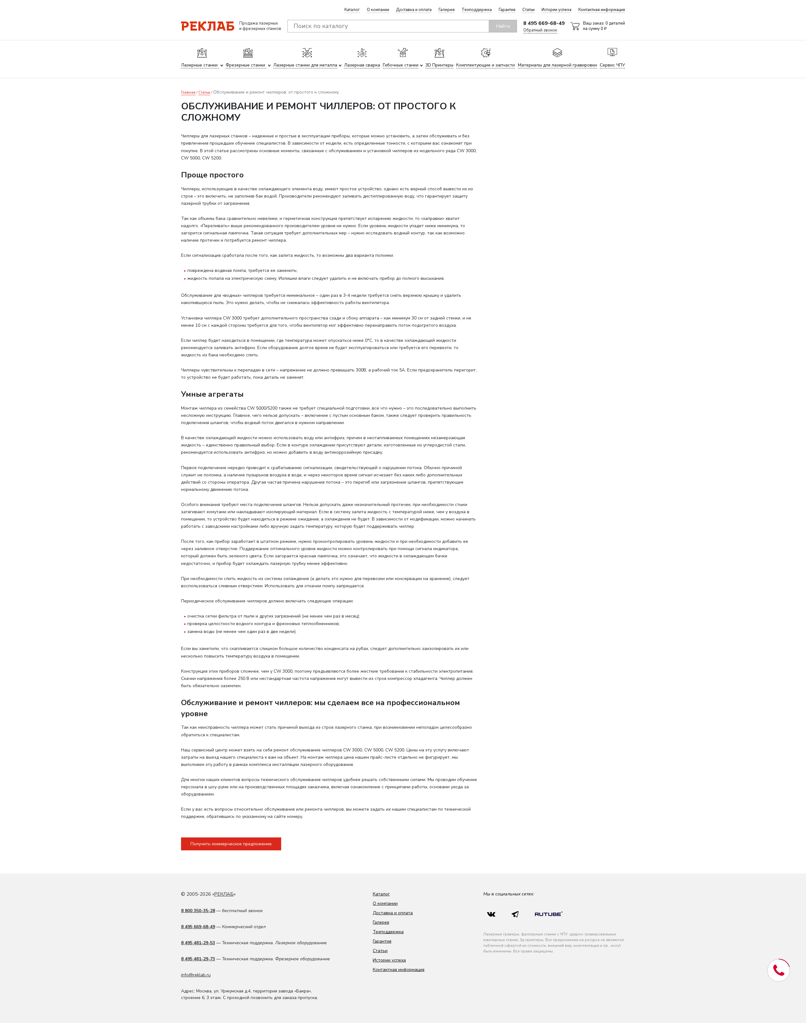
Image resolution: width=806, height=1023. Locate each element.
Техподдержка (477, 10)
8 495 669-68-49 (544, 23)
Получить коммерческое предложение (231, 844)
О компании (378, 10)
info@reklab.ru (196, 975)
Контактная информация (601, 10)
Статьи (528, 10)
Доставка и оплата (414, 10)
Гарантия (507, 10)
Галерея (447, 10)
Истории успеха (556, 10)
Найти (503, 26)
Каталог (352, 10)
